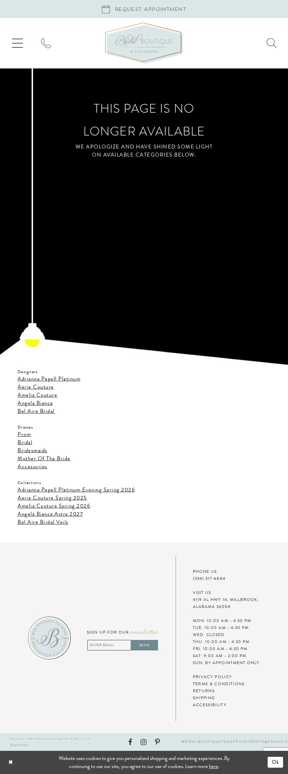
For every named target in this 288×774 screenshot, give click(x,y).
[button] (17, 43)
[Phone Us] (46, 43)
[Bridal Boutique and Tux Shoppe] (144, 43)
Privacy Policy (212, 677)
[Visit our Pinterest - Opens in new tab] (157, 742)
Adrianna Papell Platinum (49, 379)
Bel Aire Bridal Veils (43, 522)
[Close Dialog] (30, 762)
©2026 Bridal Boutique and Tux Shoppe (50, 742)
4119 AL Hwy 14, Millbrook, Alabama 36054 (226, 603)
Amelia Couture (37, 395)
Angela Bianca (35, 403)
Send (144, 645)
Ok (276, 762)
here (213, 766)
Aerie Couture (36, 387)
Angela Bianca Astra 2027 (50, 514)
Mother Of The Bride (44, 458)
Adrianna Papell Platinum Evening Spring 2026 (76, 490)
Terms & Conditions (219, 684)
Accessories (32, 466)
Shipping (204, 698)
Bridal (25, 442)
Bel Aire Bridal (36, 411)
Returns (204, 691)
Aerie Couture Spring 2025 (52, 498)
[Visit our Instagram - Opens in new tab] (143, 742)
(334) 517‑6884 (209, 578)
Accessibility (210, 705)
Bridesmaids (32, 450)
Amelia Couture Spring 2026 (54, 506)
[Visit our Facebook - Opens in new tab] (130, 742)
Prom (24, 434)
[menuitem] (17, 43)
